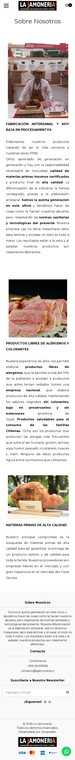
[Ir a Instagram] (45, 702)
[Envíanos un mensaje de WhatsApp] (66, 751)
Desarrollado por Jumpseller (37, 732)
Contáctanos (37, 661)
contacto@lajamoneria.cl (37, 671)
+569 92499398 (37, 666)
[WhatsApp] (50, 702)
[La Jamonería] (37, 5)
